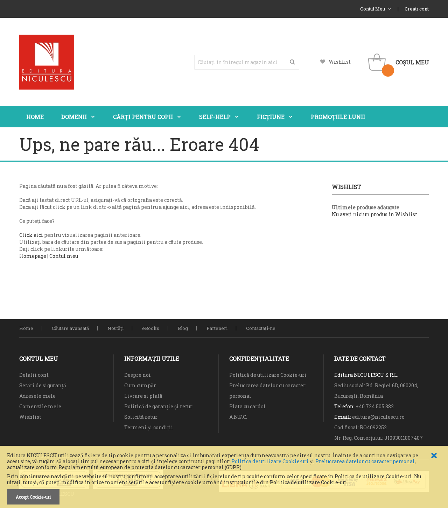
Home (26, 328)
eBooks (150, 328)
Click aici (31, 235)
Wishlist (340, 61)
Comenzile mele (40, 406)
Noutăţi (115, 328)
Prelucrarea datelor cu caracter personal (365, 461)
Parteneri (216, 328)
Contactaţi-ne (260, 328)
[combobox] (246, 62)
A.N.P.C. (238, 417)
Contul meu (63, 256)
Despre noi (137, 375)
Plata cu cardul (247, 406)
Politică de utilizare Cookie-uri (268, 375)
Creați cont (417, 9)
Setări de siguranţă (42, 385)
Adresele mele (37, 396)
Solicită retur (141, 417)
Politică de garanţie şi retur (158, 406)
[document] (224, 479)
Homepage (32, 256)
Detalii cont (34, 375)
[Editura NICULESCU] (46, 62)
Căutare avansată (70, 328)
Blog (183, 328)
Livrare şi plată (143, 396)
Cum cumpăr (140, 385)
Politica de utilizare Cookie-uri (270, 461)
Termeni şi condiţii (148, 427)
